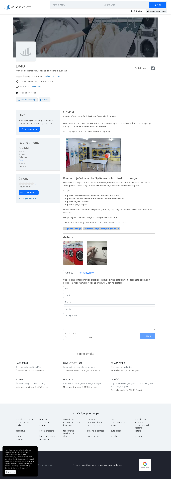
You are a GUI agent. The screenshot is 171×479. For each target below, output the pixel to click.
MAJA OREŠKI (22, 363)
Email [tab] (46, 99)
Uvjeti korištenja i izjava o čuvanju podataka (102, 465)
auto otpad (116, 431)
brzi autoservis (22, 422)
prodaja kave (141, 419)
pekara (19, 436)
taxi (112, 419)
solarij (113, 425)
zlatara (138, 431)
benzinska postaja (95, 431)
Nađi (159, 4)
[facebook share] (152, 68)
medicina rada (93, 425)
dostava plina (22, 439)
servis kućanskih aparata (142, 426)
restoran (139, 422)
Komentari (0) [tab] (86, 272)
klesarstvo (20, 431)
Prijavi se (137, 11)
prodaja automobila (25, 419)
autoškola (44, 439)
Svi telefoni (37, 86)
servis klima (68, 419)
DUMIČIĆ (115, 379)
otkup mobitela (118, 422)
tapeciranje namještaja (68, 432)
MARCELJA (68, 379)
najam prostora (46, 431)
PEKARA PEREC (118, 363)
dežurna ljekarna (95, 422)
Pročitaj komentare (27, 198)
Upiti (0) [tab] (69, 272)
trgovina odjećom (71, 422)
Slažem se (10, 472)
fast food (67, 425)
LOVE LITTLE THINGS (72, 363)
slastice (66, 436)
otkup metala (93, 436)
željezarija (44, 422)
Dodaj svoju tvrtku (158, 11)
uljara (42, 425)
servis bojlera (141, 436)
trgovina (91, 419)
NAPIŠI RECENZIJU (51, 76)
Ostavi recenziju (28, 99)
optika (19, 425)
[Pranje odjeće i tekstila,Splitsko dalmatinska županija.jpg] (97, 253)
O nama (76, 465)
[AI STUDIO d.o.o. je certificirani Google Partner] (145, 465)
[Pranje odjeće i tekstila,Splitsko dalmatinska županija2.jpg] (73, 253)
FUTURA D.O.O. (22, 379)
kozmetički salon (47, 436)
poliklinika (43, 419)
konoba (114, 436)
